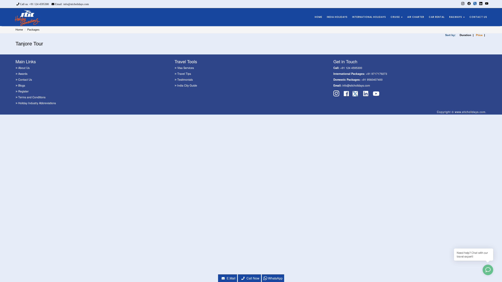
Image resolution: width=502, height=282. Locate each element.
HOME (318, 17)
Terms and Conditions (31, 97)
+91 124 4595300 (351, 68)
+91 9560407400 (372, 79)
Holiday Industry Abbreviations (36, 103)
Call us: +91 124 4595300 (34, 4)
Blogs (21, 85)
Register (23, 91)
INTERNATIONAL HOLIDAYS (369, 17)
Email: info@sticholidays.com (71, 4)
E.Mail (231, 278)
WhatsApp (275, 278)
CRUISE (396, 17)
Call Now (252, 278)
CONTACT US (478, 17)
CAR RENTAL (437, 17)
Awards (22, 74)
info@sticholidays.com (356, 85)
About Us (23, 68)
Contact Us (24, 79)
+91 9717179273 (376, 74)
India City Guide (186, 85)
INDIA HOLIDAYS (337, 17)
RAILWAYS (456, 17)
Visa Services (185, 68)
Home (19, 29)
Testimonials (184, 79)
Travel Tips (183, 74)
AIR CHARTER (415, 17)
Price (479, 35)
